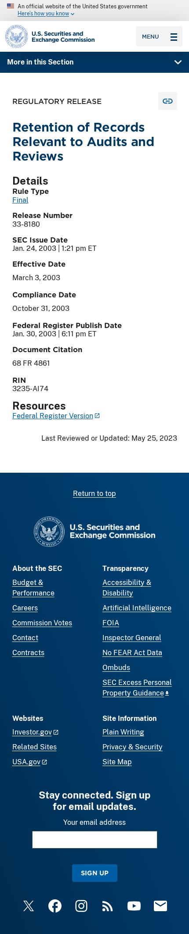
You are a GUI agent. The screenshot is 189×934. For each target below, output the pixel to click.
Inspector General (131, 638)
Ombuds (116, 667)
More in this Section (40, 62)
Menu (150, 36)
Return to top (94, 493)
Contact (25, 638)
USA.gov (26, 762)
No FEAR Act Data (132, 653)
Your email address (94, 822)
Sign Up (95, 873)
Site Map (117, 762)
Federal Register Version (52, 416)
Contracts (28, 653)
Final (20, 200)
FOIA (110, 623)
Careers (25, 608)
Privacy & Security (132, 747)
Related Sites (34, 747)
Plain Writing (123, 732)
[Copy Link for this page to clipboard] (167, 101)
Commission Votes (42, 623)
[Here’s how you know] (94, 10)
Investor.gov (32, 732)
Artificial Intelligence (136, 608)
